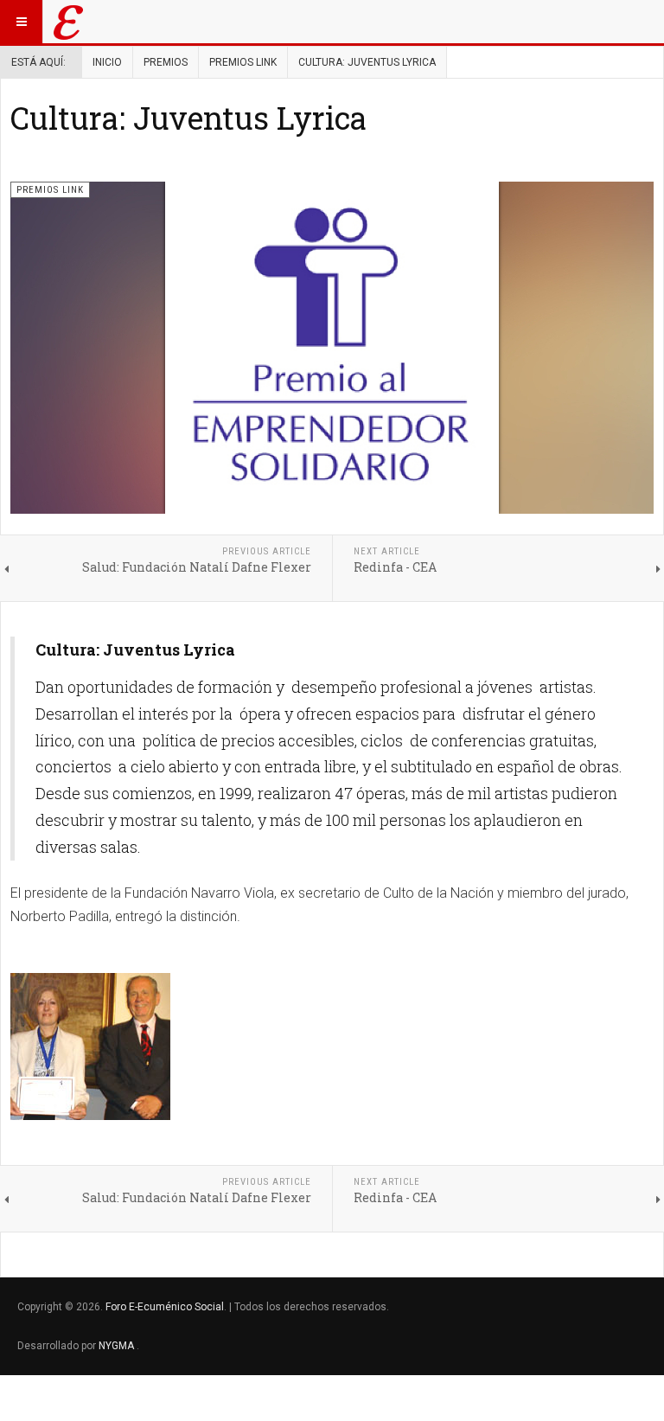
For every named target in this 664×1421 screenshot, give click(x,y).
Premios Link (243, 62)
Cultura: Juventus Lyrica (188, 117)
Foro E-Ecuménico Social (164, 1307)
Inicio (107, 62)
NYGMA (118, 1346)
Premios (166, 62)
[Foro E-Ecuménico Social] (68, 21)
